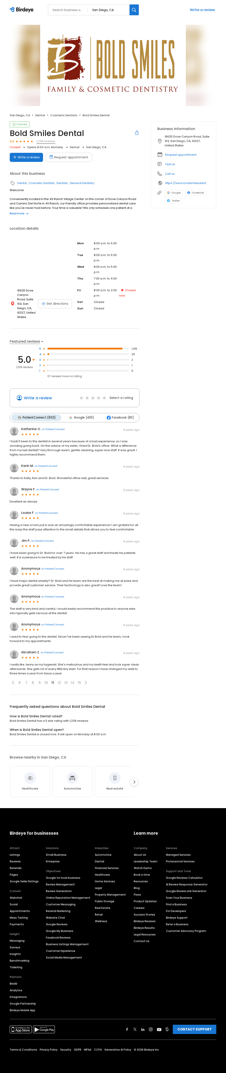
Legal (98, 888)
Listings (15, 855)
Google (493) (84, 417)
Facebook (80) (123, 417)
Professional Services (180, 861)
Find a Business (176, 904)
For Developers (176, 911)
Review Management (60, 884)
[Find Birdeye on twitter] (135, 1029)
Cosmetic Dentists (63, 115)
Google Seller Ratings (24, 881)
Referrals (16, 868)
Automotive (103, 855)
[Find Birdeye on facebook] (127, 1029)
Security (65, 1050)
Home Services (105, 881)
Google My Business (59, 931)
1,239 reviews (45, 141)
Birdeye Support (177, 918)
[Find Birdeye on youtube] (159, 1029)
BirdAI (13, 984)
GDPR (77, 1050)
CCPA (98, 1050)
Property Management (110, 894)
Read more (17, 213)
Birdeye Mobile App (22, 1010)
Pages (14, 875)
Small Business (56, 855)
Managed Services (178, 855)
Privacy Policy (49, 1050)
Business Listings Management (67, 944)
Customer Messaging (60, 904)
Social (14, 904)
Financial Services (107, 868)
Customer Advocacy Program (186, 931)
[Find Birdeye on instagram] (151, 1029)
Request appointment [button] (180, 155)
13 (66, 682)
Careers (139, 908)
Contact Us (141, 941)
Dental (40, 115)
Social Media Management (64, 957)
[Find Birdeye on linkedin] (143, 1029)
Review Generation (59, 891)
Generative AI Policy (117, 1050)
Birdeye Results (144, 928)
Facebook (198, 192)
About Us (140, 855)
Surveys (15, 947)
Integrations (18, 997)
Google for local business (63, 878)
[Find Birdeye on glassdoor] (167, 1029)
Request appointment (71, 157)
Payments (17, 924)
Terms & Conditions (23, 1050)
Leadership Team (145, 861)
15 (79, 682)
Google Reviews (57, 924)
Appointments (20, 911)
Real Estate (102, 908)
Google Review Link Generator (186, 891)
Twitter (175, 200)
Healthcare (102, 875)
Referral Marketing (58, 911)
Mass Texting (19, 918)
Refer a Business (177, 924)
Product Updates (145, 901)
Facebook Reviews (58, 937)
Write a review (202, 9)
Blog (137, 888)
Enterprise (53, 861)
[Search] (134, 9)
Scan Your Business (179, 898)
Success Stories (144, 914)
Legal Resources (145, 934)
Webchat (16, 898)
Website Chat (55, 918)
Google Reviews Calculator (184, 878)
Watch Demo (143, 868)
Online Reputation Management (68, 898)
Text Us (170, 164)
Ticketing (16, 967)
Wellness (101, 921)
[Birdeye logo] (22, 10)
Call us (170, 174)
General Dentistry (82, 183)
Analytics (16, 990)
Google (176, 192)
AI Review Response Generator (186, 884)
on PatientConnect (53, 429)
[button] (13, 682)
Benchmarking (19, 960)
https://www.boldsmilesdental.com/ (187, 183)
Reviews (15, 861)
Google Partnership (23, 1003)
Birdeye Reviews (145, 921)
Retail (99, 914)
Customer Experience (60, 951)
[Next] (134, 782)
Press (137, 894)
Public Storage (104, 901)
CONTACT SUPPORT (194, 1029)
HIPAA (87, 1050)
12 (59, 682)
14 (72, 682)
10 (46, 682)
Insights (15, 954)
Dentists (62, 183)
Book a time (142, 875)
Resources (141, 881)
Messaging (17, 941)
